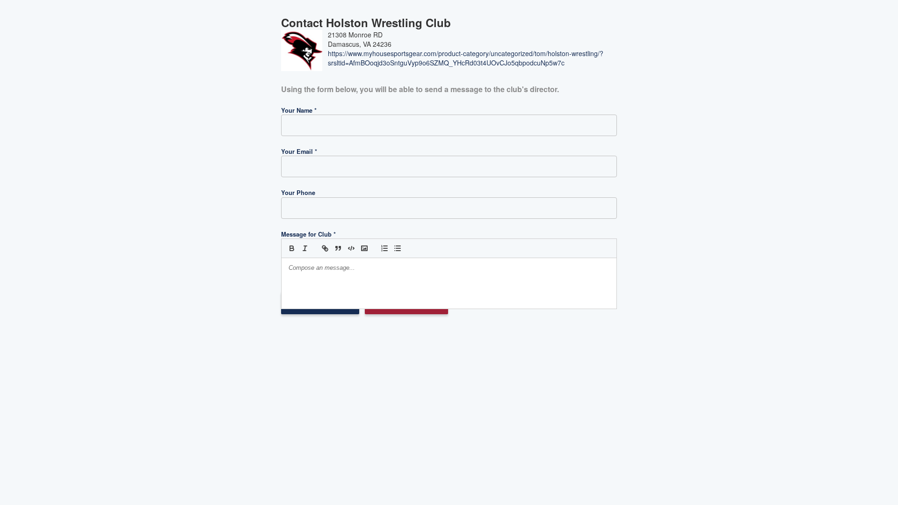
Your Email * (299, 151)
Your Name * (299, 110)
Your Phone (298, 192)
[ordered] (384, 248)
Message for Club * (308, 234)
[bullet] (397, 248)
